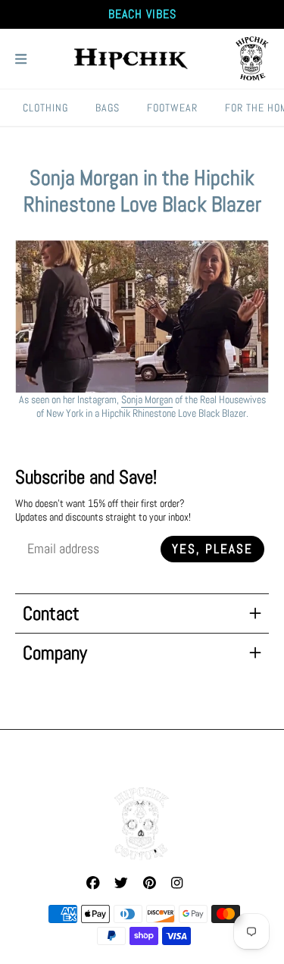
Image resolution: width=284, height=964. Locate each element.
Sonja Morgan (147, 399)
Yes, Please (212, 549)
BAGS (107, 107)
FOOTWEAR (172, 107)
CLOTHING (45, 107)
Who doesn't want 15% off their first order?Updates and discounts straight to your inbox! (103, 510)
